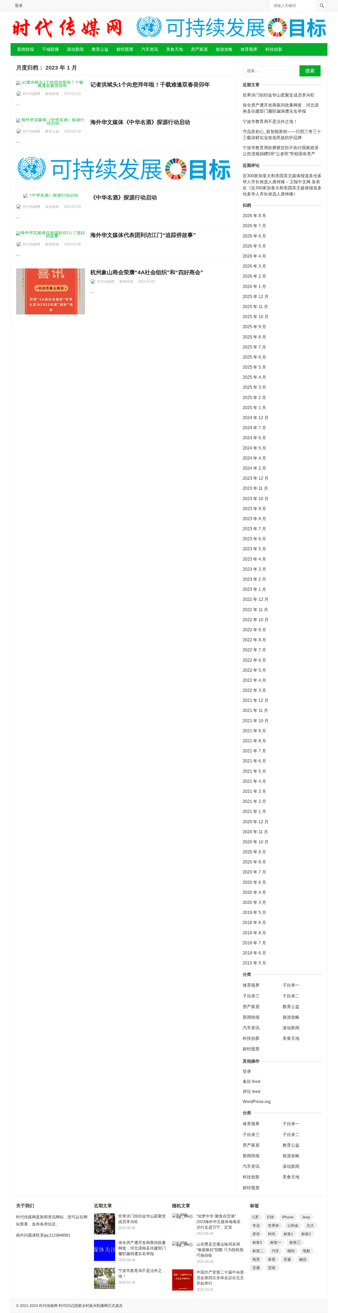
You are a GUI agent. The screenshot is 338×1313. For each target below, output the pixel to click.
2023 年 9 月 (254, 508)
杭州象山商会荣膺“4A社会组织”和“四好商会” (146, 272)
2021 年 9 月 (254, 731)
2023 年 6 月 (254, 539)
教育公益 (100, 49)
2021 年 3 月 (254, 791)
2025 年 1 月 (254, 407)
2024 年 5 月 (254, 448)
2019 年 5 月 (254, 912)
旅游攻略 (224, 49)
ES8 (270, 1217)
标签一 (275, 1242)
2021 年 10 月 (256, 721)
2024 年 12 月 (256, 417)
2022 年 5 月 (254, 670)
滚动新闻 (75, 49)
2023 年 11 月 (255, 488)
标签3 (257, 1242)
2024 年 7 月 (254, 428)
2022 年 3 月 (254, 690)
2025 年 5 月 (254, 367)
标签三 (295, 1242)
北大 (310, 1225)
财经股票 (124, 49)
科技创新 (273, 49)
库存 (256, 1234)
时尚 (271, 1234)
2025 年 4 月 (254, 377)
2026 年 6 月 (254, 236)
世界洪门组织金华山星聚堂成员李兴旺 (278, 95)
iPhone (288, 1217)
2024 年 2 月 (254, 468)
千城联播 (50, 49)
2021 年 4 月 (254, 781)
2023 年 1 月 (254, 589)
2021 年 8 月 (254, 741)
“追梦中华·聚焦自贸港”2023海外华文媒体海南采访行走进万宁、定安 (218, 1221)
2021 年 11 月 (255, 710)
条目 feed (251, 1081)
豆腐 (256, 1268)
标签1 (288, 1234)
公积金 (292, 1225)
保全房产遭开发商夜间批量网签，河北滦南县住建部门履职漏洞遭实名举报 (142, 1248)
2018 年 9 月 (254, 922)
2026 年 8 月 (254, 215)
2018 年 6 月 (254, 953)
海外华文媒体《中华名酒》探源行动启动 (140, 122)
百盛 (287, 1259)
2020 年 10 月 (256, 842)
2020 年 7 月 (254, 872)
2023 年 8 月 (254, 518)
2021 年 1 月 (254, 811)
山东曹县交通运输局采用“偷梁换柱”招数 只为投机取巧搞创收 (220, 1249)
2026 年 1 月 (254, 286)
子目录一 (291, 985)
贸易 (271, 1268)
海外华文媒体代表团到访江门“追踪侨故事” (143, 235)
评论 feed (251, 1091)
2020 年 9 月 (254, 852)
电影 (306, 1251)
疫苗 (271, 1259)
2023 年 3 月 (254, 569)
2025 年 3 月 (254, 387)
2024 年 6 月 (254, 438)
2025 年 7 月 (254, 347)
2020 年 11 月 (255, 832)
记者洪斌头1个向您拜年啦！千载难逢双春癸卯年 (151, 84)
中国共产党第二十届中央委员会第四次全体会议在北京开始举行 (220, 1277)
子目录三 (251, 996)
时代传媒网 (31, 94)
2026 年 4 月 (254, 256)
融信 (303, 1259)
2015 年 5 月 (254, 963)
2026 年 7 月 (254, 225)
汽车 (275, 1251)
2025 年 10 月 (256, 316)
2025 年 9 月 (254, 326)
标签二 (258, 1251)
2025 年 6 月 (254, 357)
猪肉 (291, 1251)
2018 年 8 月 (254, 933)
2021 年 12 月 (256, 700)
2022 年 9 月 (254, 630)
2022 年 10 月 (256, 619)
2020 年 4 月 (254, 892)
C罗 (255, 1217)
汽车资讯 (149, 49)
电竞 (256, 1259)
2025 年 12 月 (256, 296)
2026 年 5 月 (254, 246)
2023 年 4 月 (254, 559)
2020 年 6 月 (254, 882)
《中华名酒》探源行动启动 (123, 197)
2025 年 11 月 (255, 306)
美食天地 (174, 49)
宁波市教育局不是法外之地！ (270, 121)
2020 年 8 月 (254, 862)
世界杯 (273, 1225)
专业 (256, 1225)
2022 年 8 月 (254, 640)
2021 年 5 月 (254, 771)
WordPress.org (257, 1101)
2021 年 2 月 (254, 801)
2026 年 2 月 (254, 276)
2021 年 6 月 (254, 761)
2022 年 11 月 (255, 609)
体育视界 (249, 49)
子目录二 (291, 996)
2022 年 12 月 (256, 599)
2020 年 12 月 (256, 822)
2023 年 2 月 (254, 579)
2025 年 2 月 (254, 397)
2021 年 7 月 (254, 751)
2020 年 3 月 (254, 902)
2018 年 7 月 (254, 943)
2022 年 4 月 (254, 680)
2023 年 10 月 (256, 498)
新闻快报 (25, 49)
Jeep (306, 1217)
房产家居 (199, 49)
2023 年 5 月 (254, 549)
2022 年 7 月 (254, 650)
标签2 (306, 1234)
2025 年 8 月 (254, 337)
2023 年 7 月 (254, 529)
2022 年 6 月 (254, 660)
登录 (19, 5)
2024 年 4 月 (254, 458)
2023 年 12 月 (256, 478)
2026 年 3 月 (254, 266)
